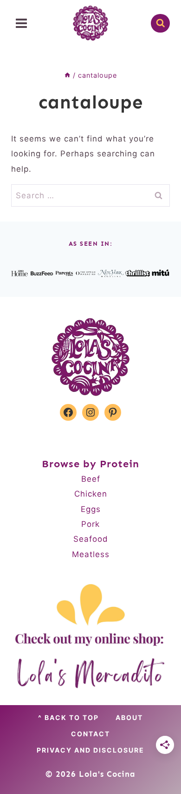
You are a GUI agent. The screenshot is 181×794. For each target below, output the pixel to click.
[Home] (67, 75)
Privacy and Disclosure (90, 750)
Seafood (90, 539)
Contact (90, 734)
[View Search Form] (160, 23)
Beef (90, 479)
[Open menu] (21, 23)
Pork (90, 524)
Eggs (91, 509)
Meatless (91, 554)
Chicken (90, 493)
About (129, 717)
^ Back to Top (68, 717)
